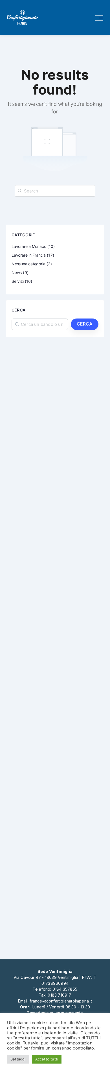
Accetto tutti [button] (46, 1059)
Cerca (18, 310)
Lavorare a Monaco (29, 246)
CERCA (85, 324)
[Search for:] (55, 191)
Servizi (18, 281)
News (17, 272)
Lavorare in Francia (29, 255)
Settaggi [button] (18, 1059)
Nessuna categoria (28, 263)
